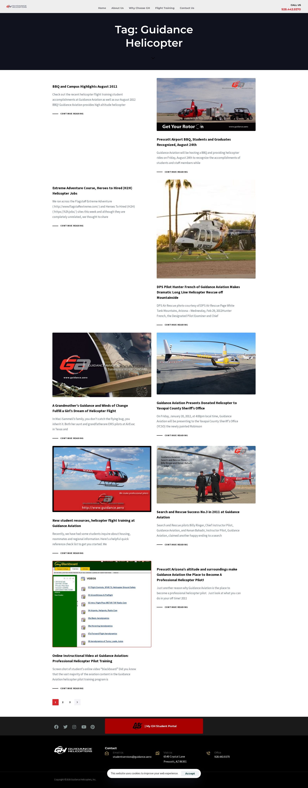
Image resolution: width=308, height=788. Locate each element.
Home (102, 8)
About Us (117, 8)
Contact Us (187, 8)
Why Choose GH (139, 8)
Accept (190, 773)
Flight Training (164, 8)
